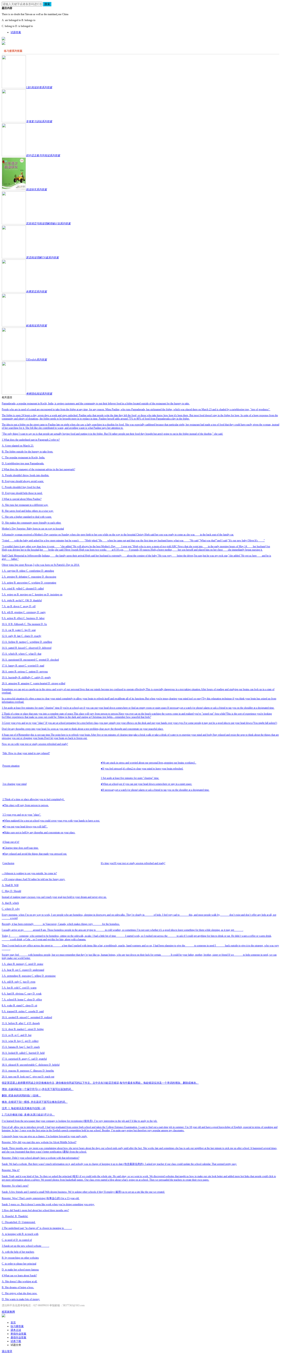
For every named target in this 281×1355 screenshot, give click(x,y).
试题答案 (16, 32)
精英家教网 (8, 1311)
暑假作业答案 (18, 1337)
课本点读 (16, 1330)
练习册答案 (17, 1326)
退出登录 (7, 1351)
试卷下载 (16, 1341)
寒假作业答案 (18, 1333)
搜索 (47, 4)
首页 (13, 1322)
